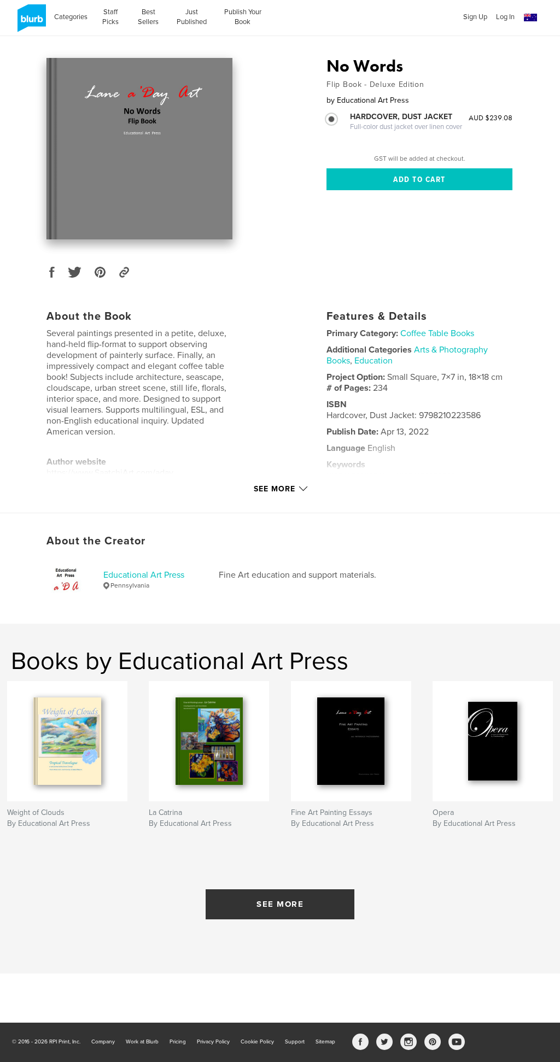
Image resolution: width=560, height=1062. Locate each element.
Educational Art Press (143, 575)
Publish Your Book (242, 17)
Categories (71, 17)
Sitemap (325, 1041)
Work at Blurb (142, 1041)
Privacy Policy (213, 1041)
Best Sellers (148, 17)
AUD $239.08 (490, 117)
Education (373, 360)
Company (103, 1041)
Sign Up (475, 17)
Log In (505, 17)
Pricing (178, 1041)
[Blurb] (29, 22)
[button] (530, 18)
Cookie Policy (257, 1041)
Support (295, 1041)
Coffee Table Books (437, 333)
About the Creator (95, 541)
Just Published (192, 17)
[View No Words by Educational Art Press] (139, 148)
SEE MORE (280, 904)
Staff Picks (110, 17)
